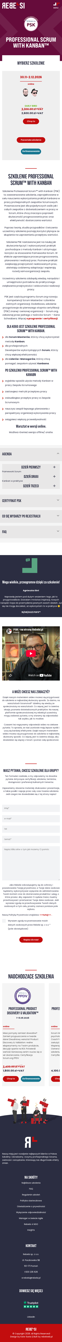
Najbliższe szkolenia (31, 1183)
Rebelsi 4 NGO (31, 1224)
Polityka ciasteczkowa (31, 1201)
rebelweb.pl (47, 1337)
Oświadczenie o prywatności (31, 1207)
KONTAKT (31, 1245)
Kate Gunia (25, 1337)
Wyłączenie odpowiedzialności (31, 1212)
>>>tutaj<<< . (46, 915)
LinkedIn (31, 1317)
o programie (34, 319)
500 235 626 (32, 1272)
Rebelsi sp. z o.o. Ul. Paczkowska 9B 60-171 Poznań (31, 1260)
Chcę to (11, 1078)
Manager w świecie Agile (31, 1218)
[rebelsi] (13, 5)
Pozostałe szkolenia (31, 140)
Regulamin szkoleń (31, 1195)
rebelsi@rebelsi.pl (32, 1278)
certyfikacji (50, 319)
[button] (31, 468)
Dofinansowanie (31, 151)
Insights (31, 1230)
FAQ (31, 1189)
